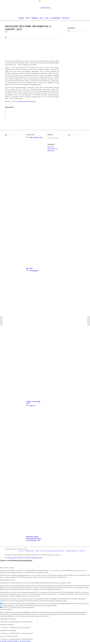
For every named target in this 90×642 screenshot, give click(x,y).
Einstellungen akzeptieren (11, 557)
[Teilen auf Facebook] (7, 109)
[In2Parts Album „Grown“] (88, 321)
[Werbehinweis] (77, 135)
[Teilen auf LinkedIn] (7, 116)
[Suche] (71, 18)
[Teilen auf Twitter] (7, 111)
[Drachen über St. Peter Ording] (1, 321)
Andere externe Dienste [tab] (6, 609)
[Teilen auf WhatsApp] (7, 114)
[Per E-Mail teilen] (7, 119)
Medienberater (51, 150)
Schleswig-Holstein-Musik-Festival (27, 101)
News (6, 31)
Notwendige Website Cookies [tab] (7, 580)
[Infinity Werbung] (76, 31)
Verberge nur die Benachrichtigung (27, 557)
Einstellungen (39, 557)
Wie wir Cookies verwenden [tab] (7, 567)
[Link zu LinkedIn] (83, 549)
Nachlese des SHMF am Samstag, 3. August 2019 (28, 28)
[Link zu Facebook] (81, 549)
